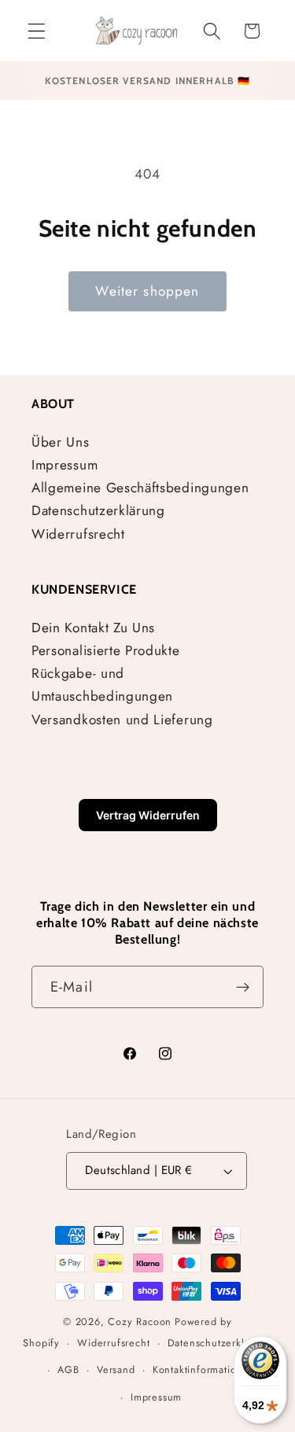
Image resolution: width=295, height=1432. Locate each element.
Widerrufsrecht (78, 534)
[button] (37, 31)
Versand (116, 1369)
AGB (68, 1369)
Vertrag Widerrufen (148, 815)
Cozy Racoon (139, 1321)
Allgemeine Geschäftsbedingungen (140, 487)
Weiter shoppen (147, 291)
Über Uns (60, 442)
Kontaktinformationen (204, 1369)
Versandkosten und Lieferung (122, 719)
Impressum (64, 464)
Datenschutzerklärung (98, 510)
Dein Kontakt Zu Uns (93, 627)
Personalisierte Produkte (105, 650)
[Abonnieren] (243, 987)
